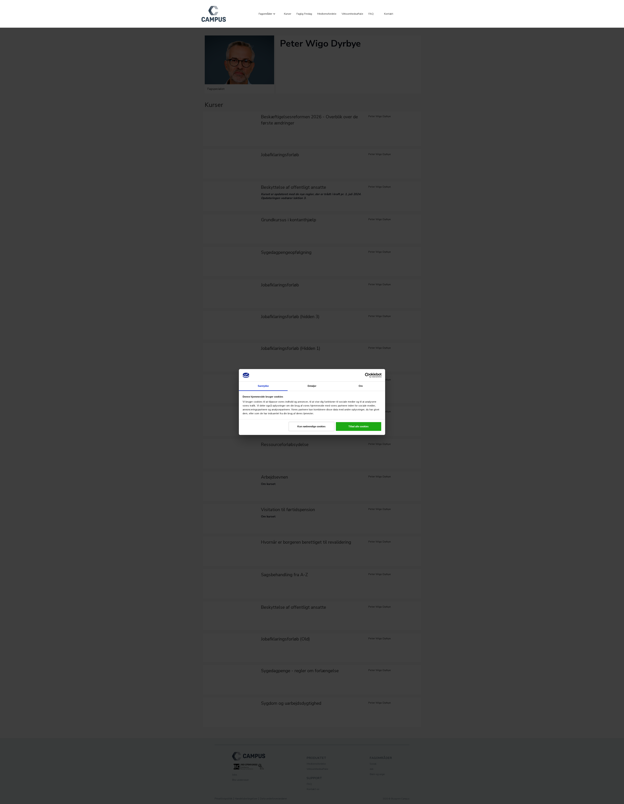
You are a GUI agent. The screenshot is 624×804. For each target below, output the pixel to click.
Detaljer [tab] (312, 386)
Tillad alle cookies (358, 426)
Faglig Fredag (304, 14)
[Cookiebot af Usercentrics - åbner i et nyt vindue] (367, 375)
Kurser (287, 14)
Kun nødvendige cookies (311, 426)
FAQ (371, 14)
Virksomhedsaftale (352, 14)
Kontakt (388, 14)
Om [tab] (361, 386)
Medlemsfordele (326, 14)
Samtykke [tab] (263, 386)
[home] (214, 14)
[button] (267, 14)
